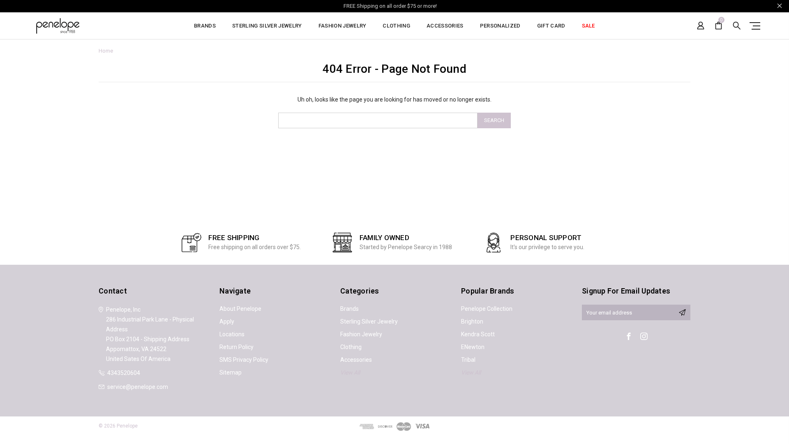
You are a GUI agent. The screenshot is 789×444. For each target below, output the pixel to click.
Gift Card (551, 26)
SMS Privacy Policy (243, 359)
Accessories (445, 26)
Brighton (472, 321)
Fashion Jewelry (342, 26)
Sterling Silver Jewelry (267, 26)
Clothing (396, 26)
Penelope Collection (486, 308)
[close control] (779, 5)
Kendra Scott (478, 334)
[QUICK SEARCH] (737, 26)
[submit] (682, 312)
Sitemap (230, 372)
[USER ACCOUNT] (700, 26)
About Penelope (240, 308)
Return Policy (236, 347)
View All (350, 372)
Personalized (500, 26)
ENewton (472, 347)
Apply (226, 321)
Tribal (468, 359)
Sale (588, 26)
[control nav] (753, 25)
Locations (232, 334)
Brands (205, 26)
